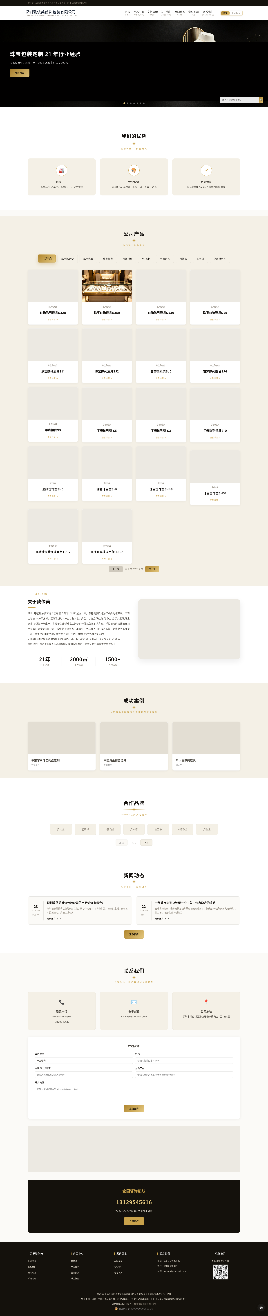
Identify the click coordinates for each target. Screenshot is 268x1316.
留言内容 (39, 1082)
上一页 (115, 569)
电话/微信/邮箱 (43, 1068)
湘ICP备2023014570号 (145, 1304)
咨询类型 (39, 1054)
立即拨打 (134, 1221)
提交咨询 (134, 1108)
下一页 (152, 569)
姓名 (137, 1054)
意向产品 (140, 1068)
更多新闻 (134, 934)
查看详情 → (53, 319)
